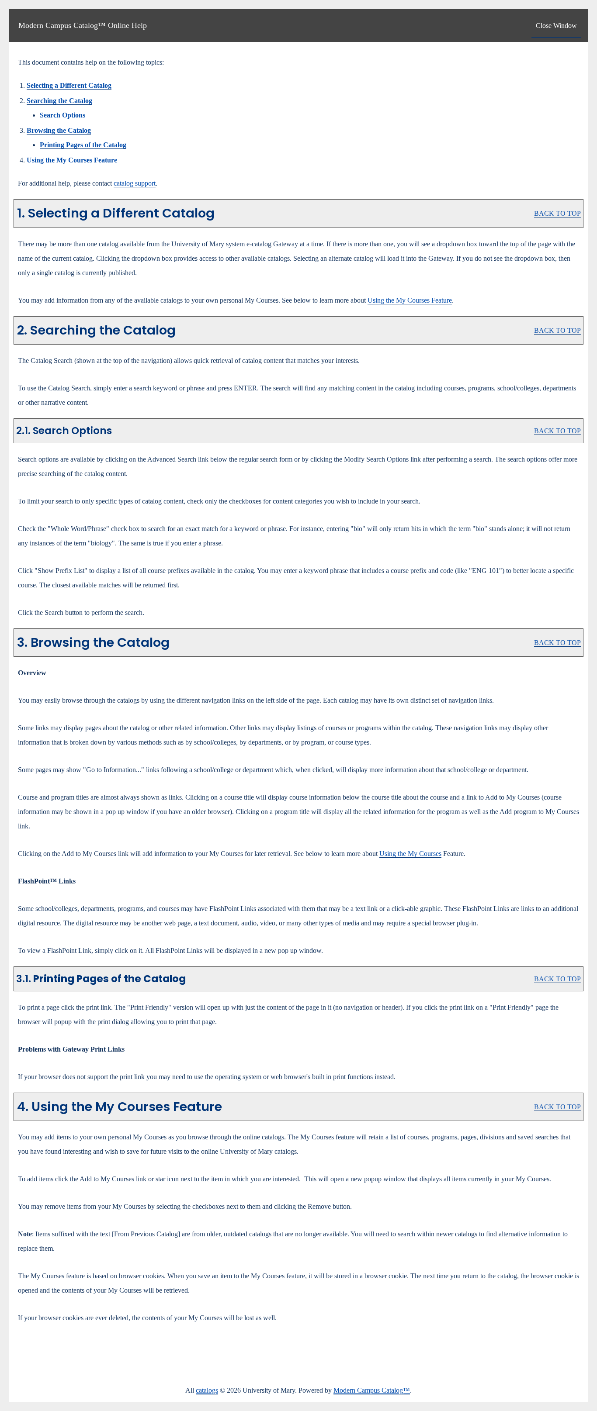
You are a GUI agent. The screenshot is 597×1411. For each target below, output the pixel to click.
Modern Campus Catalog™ (371, 1390)
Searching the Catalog (59, 100)
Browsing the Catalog (59, 130)
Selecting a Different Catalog (69, 85)
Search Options (62, 115)
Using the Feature (72, 160)
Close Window (556, 25)
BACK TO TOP (557, 213)
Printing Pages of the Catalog (83, 144)
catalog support (135, 183)
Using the (410, 853)
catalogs (207, 1390)
